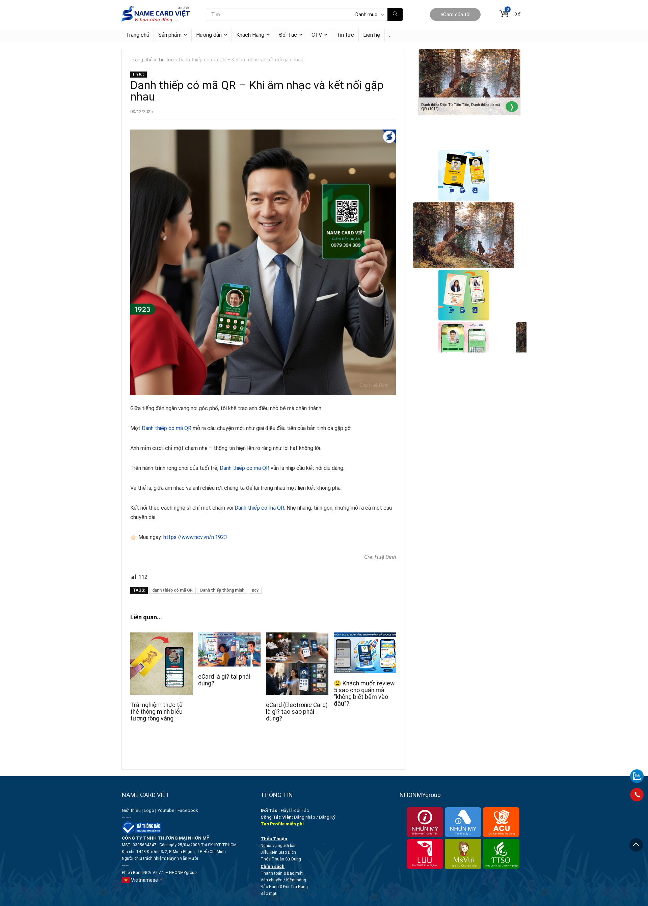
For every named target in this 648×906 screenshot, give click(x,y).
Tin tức (345, 35)
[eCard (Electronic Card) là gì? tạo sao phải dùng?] (297, 637)
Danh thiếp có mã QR (166, 428)
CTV (317, 35)
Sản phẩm (170, 35)
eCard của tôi (455, 14)
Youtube (165, 810)
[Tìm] (395, 14)
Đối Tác (288, 35)
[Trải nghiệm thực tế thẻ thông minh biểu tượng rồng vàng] (161, 637)
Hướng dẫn (209, 35)
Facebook (188, 810)
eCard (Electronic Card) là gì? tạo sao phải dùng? (297, 712)
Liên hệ (371, 35)
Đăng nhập (304, 817)
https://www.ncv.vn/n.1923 (195, 537)
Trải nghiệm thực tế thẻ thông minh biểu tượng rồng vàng (156, 712)
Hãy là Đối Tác (285, 810)
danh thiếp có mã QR (172, 590)
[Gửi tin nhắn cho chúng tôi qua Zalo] (637, 772)
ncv (255, 590)
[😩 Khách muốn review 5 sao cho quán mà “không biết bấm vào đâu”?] (365, 637)
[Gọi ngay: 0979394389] (637, 794)
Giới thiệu (131, 810)
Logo (149, 810)
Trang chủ (137, 35)
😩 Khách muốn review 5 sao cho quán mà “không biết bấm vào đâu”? (364, 693)
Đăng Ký (327, 817)
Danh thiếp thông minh (222, 590)
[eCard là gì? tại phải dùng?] (229, 637)
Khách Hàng (250, 35)
